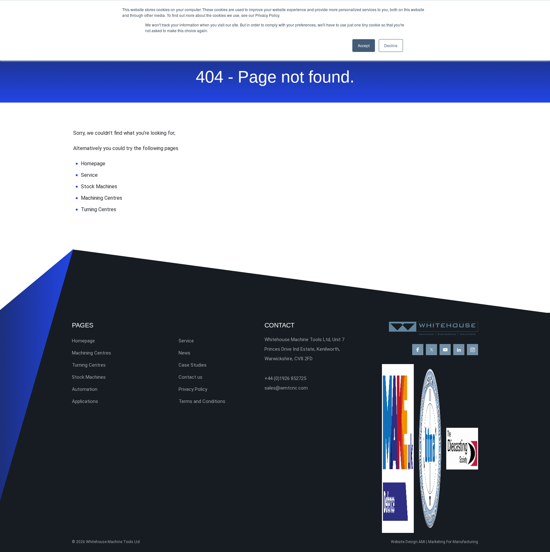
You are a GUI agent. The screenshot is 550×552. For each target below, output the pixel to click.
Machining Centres (101, 198)
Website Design (404, 542)
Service (89, 175)
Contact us (190, 377)
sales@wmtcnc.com (286, 388)
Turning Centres (98, 209)
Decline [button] (391, 45)
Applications (85, 401)
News (184, 353)
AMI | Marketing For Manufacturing (448, 542)
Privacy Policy (193, 389)
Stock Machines (99, 186)
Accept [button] (364, 45)
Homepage (93, 164)
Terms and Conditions (202, 401)
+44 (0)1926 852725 (285, 378)
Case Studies (193, 365)
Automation (84, 389)
